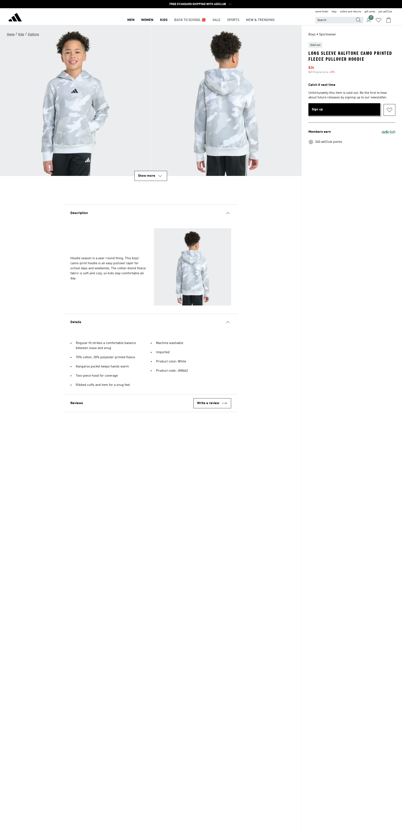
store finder (321, 11)
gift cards (370, 11)
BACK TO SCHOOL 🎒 (190, 20)
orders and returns (350, 11)
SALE (216, 20)
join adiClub (385, 11)
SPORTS (233, 20)
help (334, 11)
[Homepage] (15, 18)
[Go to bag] (389, 20)
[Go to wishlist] (379, 20)
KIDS (164, 20)
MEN (130, 20)
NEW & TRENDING (260, 20)
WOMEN (147, 20)
